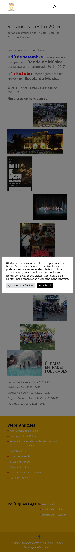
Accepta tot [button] (45, 285)
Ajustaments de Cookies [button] (20, 285)
